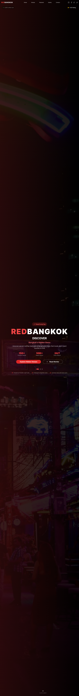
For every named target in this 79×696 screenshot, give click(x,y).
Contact (58, 2)
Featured (41, 2)
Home (25, 2)
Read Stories (53, 362)
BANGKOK (7, 2)
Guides (50, 2)
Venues (33, 2)
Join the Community (28, 362)
